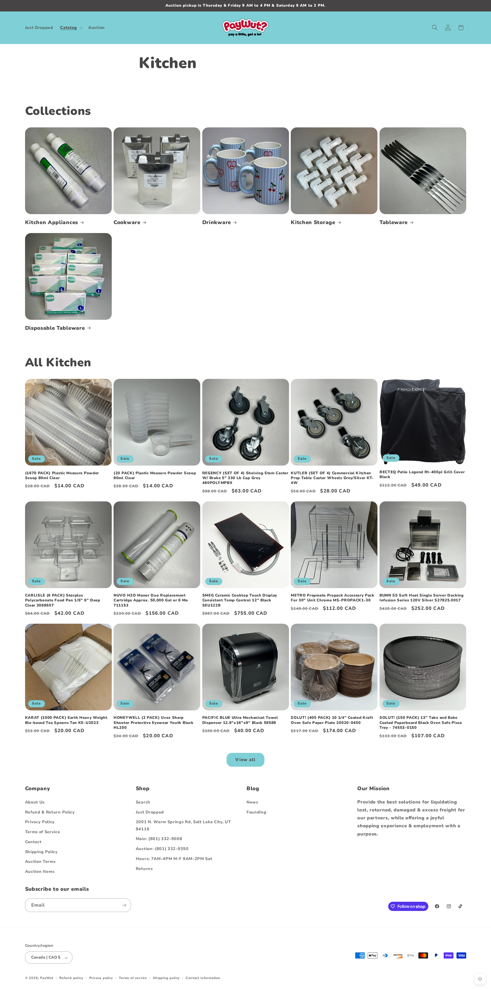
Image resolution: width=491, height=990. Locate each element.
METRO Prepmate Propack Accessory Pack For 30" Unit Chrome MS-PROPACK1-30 (332, 598)
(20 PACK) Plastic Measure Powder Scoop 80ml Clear (155, 475)
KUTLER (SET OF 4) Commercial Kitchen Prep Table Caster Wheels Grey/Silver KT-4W (332, 478)
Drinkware (216, 222)
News (252, 802)
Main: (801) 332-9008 (159, 839)
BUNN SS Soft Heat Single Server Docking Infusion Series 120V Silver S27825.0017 (422, 598)
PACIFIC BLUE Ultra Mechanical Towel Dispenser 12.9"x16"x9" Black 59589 (240, 720)
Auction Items (40, 871)
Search (143, 802)
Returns (144, 869)
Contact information (203, 978)
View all (245, 760)
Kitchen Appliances (51, 222)
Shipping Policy (41, 852)
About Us (35, 802)
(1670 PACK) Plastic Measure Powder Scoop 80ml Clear (62, 475)
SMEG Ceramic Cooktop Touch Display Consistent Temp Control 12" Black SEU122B (239, 600)
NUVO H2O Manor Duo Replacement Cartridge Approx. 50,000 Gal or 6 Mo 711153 (151, 600)
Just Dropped (150, 812)
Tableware (394, 222)
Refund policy (71, 978)
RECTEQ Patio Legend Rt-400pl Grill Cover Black (422, 474)
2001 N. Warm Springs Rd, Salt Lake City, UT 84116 (183, 825)
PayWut (46, 978)
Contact (33, 842)
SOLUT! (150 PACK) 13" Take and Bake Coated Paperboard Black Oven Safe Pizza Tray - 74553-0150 (421, 723)
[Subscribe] (124, 905)
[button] (71, 27)
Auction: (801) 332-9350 (162, 849)
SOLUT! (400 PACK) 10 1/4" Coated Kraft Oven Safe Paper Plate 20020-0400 (332, 720)
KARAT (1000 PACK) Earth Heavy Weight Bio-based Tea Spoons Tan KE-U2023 (66, 720)
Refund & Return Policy (50, 812)
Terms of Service (42, 832)
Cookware (127, 222)
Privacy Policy (40, 822)
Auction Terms (40, 862)
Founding (256, 812)
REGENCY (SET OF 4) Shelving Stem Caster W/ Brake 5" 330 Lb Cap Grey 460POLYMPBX (245, 478)
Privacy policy (101, 978)
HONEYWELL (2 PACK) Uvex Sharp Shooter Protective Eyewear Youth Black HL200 (153, 723)
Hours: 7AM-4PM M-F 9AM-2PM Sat (174, 859)
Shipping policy (166, 978)
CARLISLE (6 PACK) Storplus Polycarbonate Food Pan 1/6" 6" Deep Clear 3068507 (62, 600)
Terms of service (133, 978)
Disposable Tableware (55, 328)
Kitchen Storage (313, 222)
